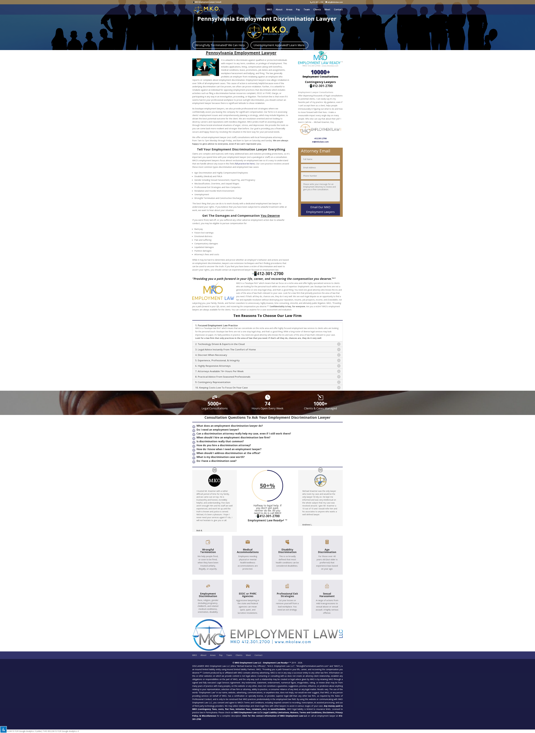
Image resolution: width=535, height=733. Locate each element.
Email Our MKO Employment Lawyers (320, 209)
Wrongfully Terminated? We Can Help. (220, 45)
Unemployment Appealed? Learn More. (279, 45)
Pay (298, 10)
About (279, 10)
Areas (289, 10)
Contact (338, 10)
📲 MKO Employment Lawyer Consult (206, 2)
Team (307, 10)
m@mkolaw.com (320, 141)
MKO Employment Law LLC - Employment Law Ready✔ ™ (263, 662)
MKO (269, 10)
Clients (317, 10)
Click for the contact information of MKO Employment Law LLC (274, 715)
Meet (327, 10)
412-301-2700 (317, 2)
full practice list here (244, 163)
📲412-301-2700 (320, 86)
